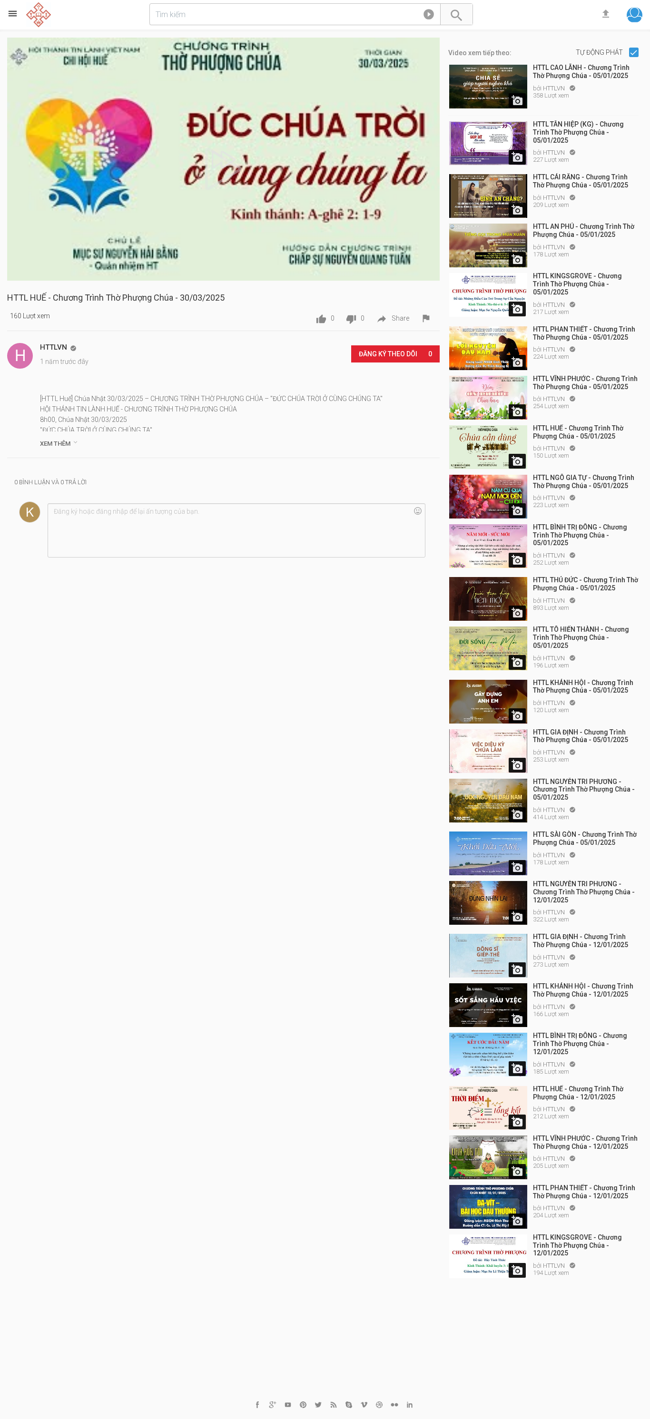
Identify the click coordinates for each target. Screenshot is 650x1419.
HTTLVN (554, 88)
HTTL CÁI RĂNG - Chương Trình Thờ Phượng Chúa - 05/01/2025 (580, 181)
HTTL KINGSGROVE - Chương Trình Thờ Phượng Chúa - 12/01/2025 (577, 1245)
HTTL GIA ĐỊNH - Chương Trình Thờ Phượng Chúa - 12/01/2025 (580, 941)
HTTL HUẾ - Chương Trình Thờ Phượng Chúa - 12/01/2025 (578, 1093)
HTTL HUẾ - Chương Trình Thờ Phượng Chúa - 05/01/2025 (578, 432)
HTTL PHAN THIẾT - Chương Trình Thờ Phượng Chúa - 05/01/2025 (584, 333)
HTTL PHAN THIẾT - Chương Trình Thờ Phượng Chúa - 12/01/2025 (584, 1192)
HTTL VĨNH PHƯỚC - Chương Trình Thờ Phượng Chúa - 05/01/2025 (585, 383)
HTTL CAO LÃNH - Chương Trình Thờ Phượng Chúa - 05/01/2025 (581, 71)
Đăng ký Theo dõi (395, 354)
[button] (428, 16)
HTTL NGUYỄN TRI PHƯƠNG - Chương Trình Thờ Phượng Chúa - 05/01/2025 (584, 790)
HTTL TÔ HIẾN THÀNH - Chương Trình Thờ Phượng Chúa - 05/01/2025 (581, 637)
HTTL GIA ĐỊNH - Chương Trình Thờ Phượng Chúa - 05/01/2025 (580, 736)
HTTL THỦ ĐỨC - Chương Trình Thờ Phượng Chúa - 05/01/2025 (585, 584)
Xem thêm (59, 443)
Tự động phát (600, 52)
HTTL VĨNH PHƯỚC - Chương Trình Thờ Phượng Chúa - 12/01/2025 (585, 1142)
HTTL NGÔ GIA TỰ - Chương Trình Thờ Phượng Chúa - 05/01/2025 (583, 481)
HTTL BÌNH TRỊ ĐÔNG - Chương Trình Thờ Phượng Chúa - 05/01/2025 (580, 535)
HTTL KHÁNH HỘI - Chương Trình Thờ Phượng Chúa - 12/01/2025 (583, 990)
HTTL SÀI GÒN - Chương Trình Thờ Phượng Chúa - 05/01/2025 (585, 838)
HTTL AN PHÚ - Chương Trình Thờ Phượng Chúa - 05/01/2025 (583, 230)
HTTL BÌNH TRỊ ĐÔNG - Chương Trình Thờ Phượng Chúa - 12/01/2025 (580, 1044)
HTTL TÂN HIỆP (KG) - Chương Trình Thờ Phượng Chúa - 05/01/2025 (578, 132)
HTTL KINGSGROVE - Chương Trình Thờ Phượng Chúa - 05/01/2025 (577, 284)
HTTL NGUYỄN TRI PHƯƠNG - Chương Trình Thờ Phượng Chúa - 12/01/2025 (584, 892)
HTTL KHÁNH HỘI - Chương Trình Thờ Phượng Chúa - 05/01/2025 (583, 687)
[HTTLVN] (20, 356)
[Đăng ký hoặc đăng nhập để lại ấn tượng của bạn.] (236, 530)
